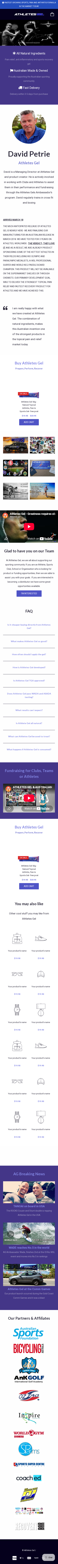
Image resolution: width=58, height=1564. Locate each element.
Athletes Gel (29, 1550)
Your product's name (17, 951)
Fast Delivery (31, 88)
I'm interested (29, 593)
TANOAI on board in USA (29, 1206)
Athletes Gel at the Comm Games (29, 1289)
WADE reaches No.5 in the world (29, 1247)
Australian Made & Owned (31, 70)
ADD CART (29, 422)
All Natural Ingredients (30, 53)
